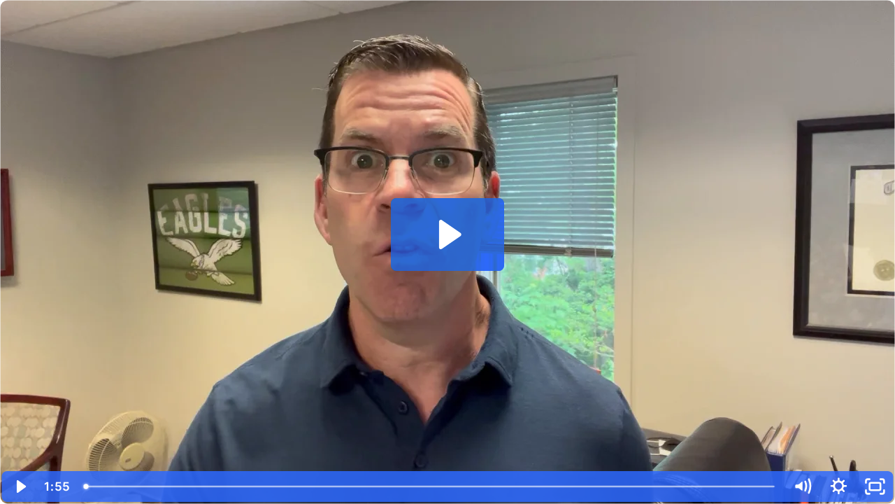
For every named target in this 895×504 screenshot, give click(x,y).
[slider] (430, 486)
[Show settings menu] (838, 486)
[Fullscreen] (875, 486)
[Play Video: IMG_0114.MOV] (448, 234)
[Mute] (802, 486)
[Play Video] (20, 486)
